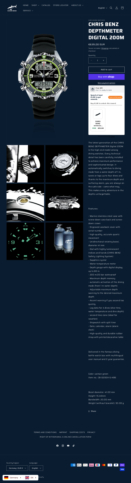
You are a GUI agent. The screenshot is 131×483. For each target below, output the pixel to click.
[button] (35, 5)
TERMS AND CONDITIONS (45, 432)
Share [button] (93, 411)
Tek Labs (111, 136)
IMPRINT (63, 432)
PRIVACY (91, 432)
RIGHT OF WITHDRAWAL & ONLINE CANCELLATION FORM (65, 436)
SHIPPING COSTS (77, 432)
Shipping (104, 48)
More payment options (106, 83)
